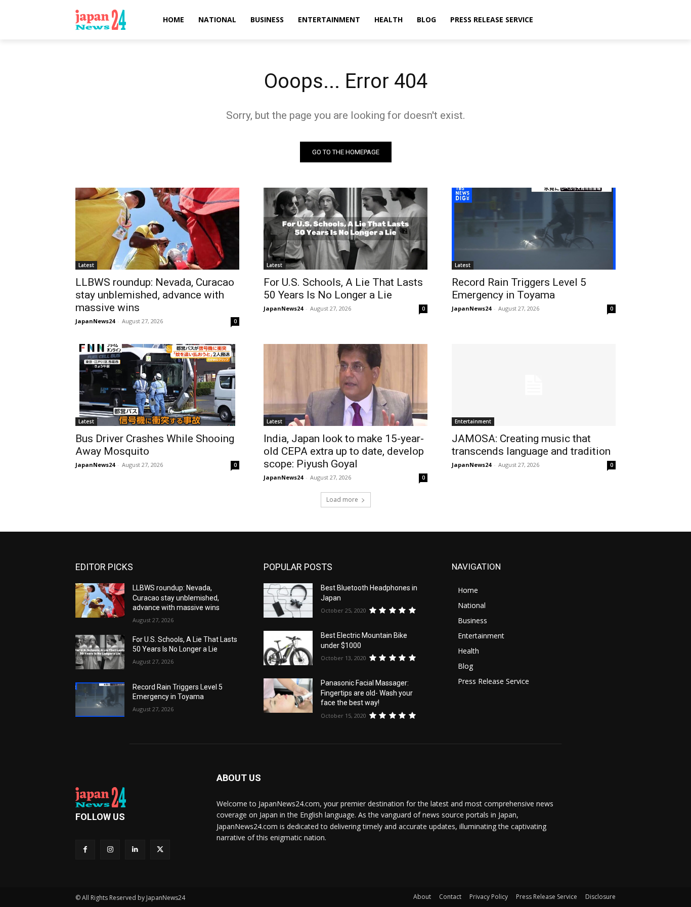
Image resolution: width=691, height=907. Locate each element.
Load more (342, 499)
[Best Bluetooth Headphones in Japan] (288, 600)
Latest (86, 265)
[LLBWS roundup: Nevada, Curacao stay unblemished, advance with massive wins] (157, 229)
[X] (160, 849)
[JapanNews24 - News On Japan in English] (110, 20)
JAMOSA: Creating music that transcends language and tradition (531, 445)
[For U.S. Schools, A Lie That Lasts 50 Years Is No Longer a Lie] (345, 229)
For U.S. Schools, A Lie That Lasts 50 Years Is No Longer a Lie (343, 288)
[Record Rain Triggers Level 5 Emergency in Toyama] (534, 229)
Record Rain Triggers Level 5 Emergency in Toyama (519, 288)
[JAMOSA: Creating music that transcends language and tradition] (534, 385)
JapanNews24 (95, 321)
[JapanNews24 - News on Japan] (133, 797)
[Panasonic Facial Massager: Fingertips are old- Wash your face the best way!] (288, 695)
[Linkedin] (135, 849)
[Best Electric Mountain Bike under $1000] (288, 648)
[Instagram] (110, 849)
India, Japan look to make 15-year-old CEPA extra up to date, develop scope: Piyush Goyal (344, 451)
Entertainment (473, 421)
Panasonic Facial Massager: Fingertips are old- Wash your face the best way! (367, 693)
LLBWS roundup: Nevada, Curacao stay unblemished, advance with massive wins (154, 295)
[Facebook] (85, 849)
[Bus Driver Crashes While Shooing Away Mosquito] (157, 385)
